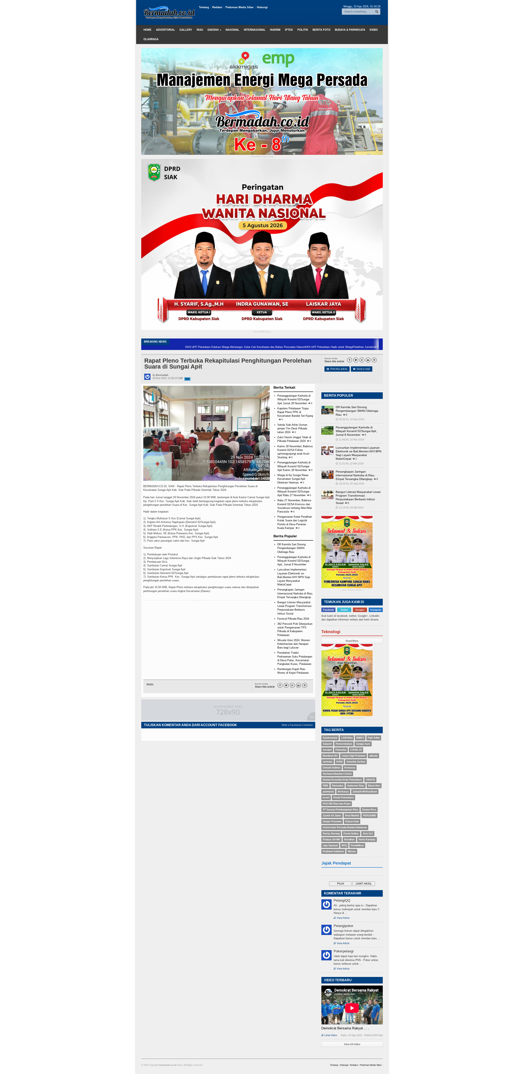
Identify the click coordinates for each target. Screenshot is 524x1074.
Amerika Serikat (355, 761)
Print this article (337, 369)
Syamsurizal (330, 737)
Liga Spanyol (330, 845)
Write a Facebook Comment (297, 725)
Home (147, 29)
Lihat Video (329, 1035)
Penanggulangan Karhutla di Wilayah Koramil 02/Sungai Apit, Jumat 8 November (294, 561)
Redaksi (217, 7)
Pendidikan (357, 845)
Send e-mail (361, 369)
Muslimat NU (330, 755)
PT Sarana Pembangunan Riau (340, 809)
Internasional (254, 29)
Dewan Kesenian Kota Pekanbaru (342, 779)
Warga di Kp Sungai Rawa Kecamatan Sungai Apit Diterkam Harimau (292, 479)
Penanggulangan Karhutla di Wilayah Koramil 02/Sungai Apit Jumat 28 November (294, 399)
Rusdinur (349, 839)
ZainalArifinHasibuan (365, 791)
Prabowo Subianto (333, 851)
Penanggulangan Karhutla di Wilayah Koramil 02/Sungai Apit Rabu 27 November (294, 491)
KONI (339, 761)
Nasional (232, 29)
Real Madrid (352, 815)
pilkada (373, 755)
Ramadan (337, 785)
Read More (352, 640)
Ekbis (374, 29)
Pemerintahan (344, 743)
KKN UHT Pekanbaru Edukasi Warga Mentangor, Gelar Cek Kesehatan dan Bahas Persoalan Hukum (201, 347)
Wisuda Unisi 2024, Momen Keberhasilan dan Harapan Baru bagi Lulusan (293, 644)
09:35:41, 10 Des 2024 (350, 419)
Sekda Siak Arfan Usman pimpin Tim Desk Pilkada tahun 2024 (292, 428)
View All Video (352, 1044)
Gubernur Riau (355, 785)
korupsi (327, 749)
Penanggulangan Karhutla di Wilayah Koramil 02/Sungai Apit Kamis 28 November (294, 466)
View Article (342, 918)
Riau (200, 29)
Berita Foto (321, 29)
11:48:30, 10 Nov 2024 (350, 439)
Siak (187, 379)
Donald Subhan (331, 767)
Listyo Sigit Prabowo (353, 755)
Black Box (374, 785)
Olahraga (150, 39)
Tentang (204, 7)
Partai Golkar (351, 833)
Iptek (289, 29)
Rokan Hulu (352, 821)
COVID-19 (356, 749)
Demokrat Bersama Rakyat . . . (345, 1028)
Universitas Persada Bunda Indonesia (345, 827)
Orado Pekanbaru (343, 797)
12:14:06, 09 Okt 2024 (350, 507)
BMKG (360, 737)
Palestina (340, 749)
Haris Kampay (367, 839)
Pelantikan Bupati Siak (262, 156)
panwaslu (328, 791)
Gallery (186, 29)
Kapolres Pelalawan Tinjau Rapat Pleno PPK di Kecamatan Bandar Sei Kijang (295, 412)
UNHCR (370, 779)
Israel (326, 797)
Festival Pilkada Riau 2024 (293, 618)
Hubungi (262, 7)
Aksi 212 (368, 833)
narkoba (327, 761)
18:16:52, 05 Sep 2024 (350, 483)
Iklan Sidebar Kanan (352, 590)
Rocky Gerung (331, 833)
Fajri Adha (374, 737)
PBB (325, 785)
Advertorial (165, 29)
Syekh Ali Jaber (332, 815)
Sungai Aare (363, 743)
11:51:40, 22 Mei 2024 (350, 463)
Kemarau (349, 767)
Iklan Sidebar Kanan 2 (352, 718)
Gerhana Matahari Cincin (337, 773)
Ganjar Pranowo (332, 821)
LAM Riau (346, 737)
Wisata (352, 851)
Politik (302, 29)
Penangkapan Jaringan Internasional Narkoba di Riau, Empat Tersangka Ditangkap (295, 593)
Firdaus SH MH (331, 839)
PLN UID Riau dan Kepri (336, 803)
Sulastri (327, 743)
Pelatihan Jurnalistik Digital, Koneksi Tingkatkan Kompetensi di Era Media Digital (357, 347)
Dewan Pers (369, 809)
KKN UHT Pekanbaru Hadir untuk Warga (285, 347)
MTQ (344, 845)
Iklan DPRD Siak (262, 331)
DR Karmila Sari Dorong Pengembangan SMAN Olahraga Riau (291, 548)
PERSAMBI (369, 815)
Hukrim (275, 29)
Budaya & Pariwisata (350, 29)
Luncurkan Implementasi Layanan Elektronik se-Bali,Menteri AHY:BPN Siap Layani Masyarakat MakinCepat (293, 577)
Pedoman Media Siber (240, 7)
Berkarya (343, 791)
